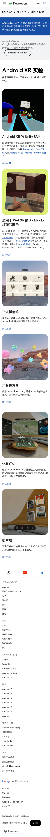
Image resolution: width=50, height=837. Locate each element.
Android (5, 587)
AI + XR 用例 (24, 244)
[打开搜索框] (32, 3)
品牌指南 (25, 816)
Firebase (6, 797)
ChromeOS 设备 (9, 668)
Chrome (5, 793)
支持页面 (17, 29)
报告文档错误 (8, 761)
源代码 (5, 600)
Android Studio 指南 (11, 727)
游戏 (4, 625)
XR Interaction (23, 241)
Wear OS (6, 664)
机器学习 (6, 630)
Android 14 (7, 702)
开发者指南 (7, 732)
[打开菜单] (4, 3)
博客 (4, 609)
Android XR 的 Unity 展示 (21, 137)
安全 (4, 596)
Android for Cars (9, 673)
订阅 (35, 823)
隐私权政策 (7, 643)
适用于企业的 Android (12, 591)
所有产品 (6, 806)
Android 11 (7, 716)
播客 (4, 613)
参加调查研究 (8, 770)
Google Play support (11, 766)
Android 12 (7, 711)
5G (3, 648)
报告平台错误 (8, 757)
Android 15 (7, 698)
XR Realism (7, 237)
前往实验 (6, 163)
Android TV (7, 677)
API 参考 (5, 736)
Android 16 (7, 693)
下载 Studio (7, 741)
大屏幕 (5, 659)
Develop (7, 12)
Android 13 (7, 707)
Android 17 (7, 689)
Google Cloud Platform (12, 802)
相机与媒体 (7, 639)
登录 (45, 3)
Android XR (37, 12)
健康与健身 (7, 634)
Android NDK (8, 745)
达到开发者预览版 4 (32, 23)
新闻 (4, 605)
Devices (21, 12)
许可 (17, 816)
